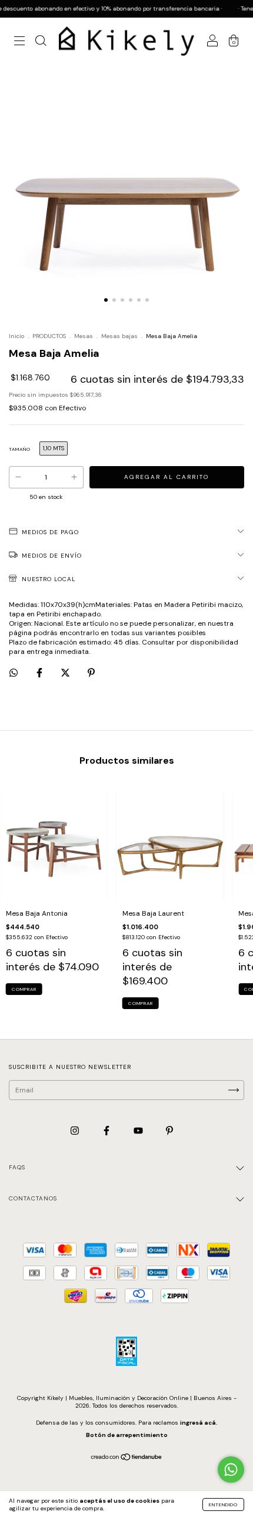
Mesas (83, 336)
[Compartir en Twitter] (66, 672)
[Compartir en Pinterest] (91, 672)
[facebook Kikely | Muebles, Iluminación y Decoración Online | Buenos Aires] (107, 1130)
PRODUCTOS (49, 336)
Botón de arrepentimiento (127, 1435)
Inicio (16, 336)
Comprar (24, 989)
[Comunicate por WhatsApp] (231, 1469)
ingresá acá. (199, 1422)
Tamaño (20, 449)
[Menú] (19, 43)
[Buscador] (40, 43)
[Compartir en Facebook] (40, 672)
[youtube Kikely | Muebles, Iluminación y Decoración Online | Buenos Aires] (139, 1130)
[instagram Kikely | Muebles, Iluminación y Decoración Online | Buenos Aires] (75, 1130)
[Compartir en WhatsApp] (13, 672)
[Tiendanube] (127, 1458)
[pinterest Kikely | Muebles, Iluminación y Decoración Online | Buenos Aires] (169, 1130)
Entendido (223, 1504)
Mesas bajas (119, 336)
